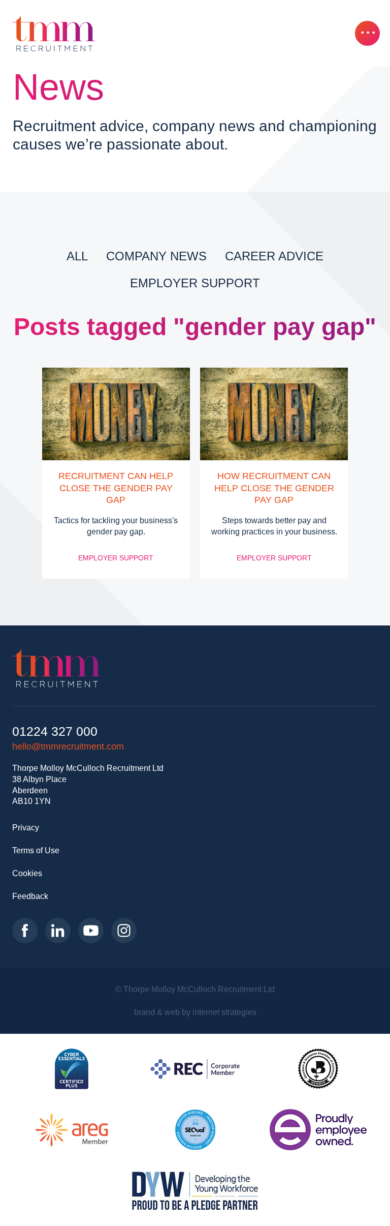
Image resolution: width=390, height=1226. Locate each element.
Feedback (30, 896)
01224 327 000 (55, 731)
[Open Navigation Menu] (367, 33)
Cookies (27, 873)
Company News (156, 256)
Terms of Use (35, 850)
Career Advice (274, 256)
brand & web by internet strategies (195, 1011)
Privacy (25, 827)
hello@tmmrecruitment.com (68, 746)
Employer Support (195, 283)
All (77, 256)
